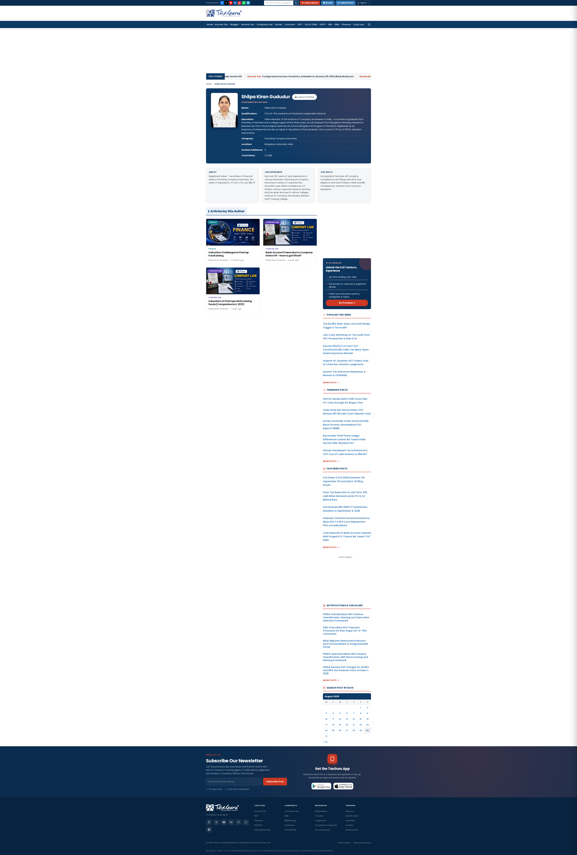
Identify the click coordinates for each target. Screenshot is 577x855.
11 (333, 719)
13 (347, 719)
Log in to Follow (306, 97)
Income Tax (221, 24)
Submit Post (346, 3)
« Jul (325, 742)
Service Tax (247, 24)
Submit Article (352, 815)
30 (367, 730)
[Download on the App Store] (343, 786)
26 (340, 730)
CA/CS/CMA (290, 829)
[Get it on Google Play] (321, 786)
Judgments (320, 820)
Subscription (311, 3)
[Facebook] (222, 3)
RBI (330, 24)
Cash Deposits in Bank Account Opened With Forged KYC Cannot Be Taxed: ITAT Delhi (347, 536)
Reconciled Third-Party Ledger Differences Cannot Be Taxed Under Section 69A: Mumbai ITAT (344, 439)
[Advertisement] (288, 51)
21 (354, 724)
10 (326, 719)
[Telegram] (248, 3)
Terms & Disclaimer (362, 842)
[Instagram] (239, 3)
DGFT (323, 24)
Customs (290, 24)
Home (210, 24)
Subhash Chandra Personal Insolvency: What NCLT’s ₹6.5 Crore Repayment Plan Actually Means (346, 522)
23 (367, 724)
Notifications (321, 811)
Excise (278, 24)
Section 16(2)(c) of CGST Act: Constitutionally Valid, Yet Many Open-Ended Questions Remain (346, 349)
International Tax (262, 829)
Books (329, 3)
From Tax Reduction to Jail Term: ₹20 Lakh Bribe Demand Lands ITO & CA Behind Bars (345, 496)
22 (360, 724)
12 (340, 719)
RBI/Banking (290, 820)
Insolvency (290, 825)
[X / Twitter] (226, 3)
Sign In (363, 2)
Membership (351, 829)
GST (300, 24)
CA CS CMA (311, 24)
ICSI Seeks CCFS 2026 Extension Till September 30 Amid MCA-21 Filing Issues (343, 481)
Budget (234, 24)
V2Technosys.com (262, 842)
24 (326, 730)
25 (333, 730)
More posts (330, 382)
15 (361, 719)
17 (326, 724)
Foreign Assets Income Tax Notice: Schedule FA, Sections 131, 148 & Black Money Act (253, 76)
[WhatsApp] (244, 3)
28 (354, 730)
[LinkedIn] (235, 3)
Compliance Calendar (326, 825)
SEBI (336, 24)
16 (367, 719)
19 (340, 724)
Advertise (350, 820)
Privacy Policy (344, 842)
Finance (346, 24)
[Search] (295, 3)
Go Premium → (347, 302)
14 (354, 719)
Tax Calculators (322, 829)
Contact (349, 825)
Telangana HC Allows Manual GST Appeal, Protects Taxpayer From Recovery (368, 76)
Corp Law (358, 24)
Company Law (264, 24)
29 (360, 730)
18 (333, 724)
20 (347, 724)
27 (347, 730)
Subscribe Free (275, 781)
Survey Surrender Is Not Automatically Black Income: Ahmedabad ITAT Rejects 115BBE (346, 424)
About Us (349, 811)
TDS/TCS (258, 825)
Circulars (319, 815)
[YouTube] (231, 3)
